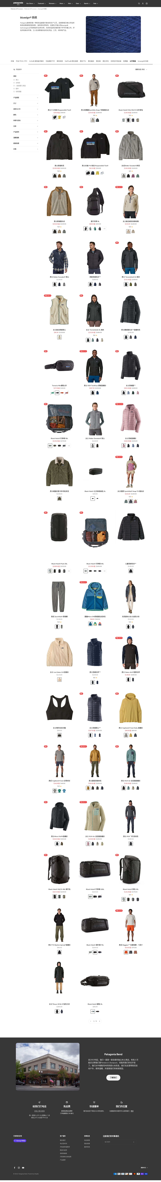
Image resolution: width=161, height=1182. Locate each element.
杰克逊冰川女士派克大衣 (130, 617)
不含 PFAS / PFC (21, 61)
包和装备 (18, 92)
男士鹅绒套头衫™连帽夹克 (130, 330)
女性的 (18, 83)
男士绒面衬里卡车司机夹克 (59, 491)
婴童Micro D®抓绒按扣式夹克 (95, 617)
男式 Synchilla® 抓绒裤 (59, 617)
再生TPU (83, 61)
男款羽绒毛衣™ (95, 277)
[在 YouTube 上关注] (23, 1168)
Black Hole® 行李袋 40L (95, 564)
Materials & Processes (17, 9)
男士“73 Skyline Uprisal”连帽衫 (59, 945)
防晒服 (125, 61)
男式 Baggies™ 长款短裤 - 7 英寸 (130, 945)
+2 (69, 446)
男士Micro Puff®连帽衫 (59, 836)
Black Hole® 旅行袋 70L (95, 945)
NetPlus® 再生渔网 (71, 61)
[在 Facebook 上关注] (14, 1168)
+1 (104, 229)
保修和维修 (63, 1153)
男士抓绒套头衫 (59, 221)
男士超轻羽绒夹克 (95, 781)
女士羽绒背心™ (95, 728)
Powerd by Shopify (33, 1174)
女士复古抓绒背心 (59, 330)
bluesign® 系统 (143, 61)
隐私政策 (87, 1144)
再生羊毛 (106, 61)
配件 (17, 89)
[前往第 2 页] (99, 1021)
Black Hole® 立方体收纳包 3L (95, 491)
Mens (61, 3)
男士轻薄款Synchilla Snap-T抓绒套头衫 (95, 110)
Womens (52, 3)
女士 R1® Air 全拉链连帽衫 (95, 836)
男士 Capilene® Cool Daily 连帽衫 (131, 728)
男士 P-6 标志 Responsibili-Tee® (59, 110)
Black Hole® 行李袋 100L (95, 889)
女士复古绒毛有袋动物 (131, 221)
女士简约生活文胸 (59, 728)
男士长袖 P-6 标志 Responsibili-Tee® (95, 166)
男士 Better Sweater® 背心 (59, 277)
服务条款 (87, 1147)
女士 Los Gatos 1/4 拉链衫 (59, 672)
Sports (86, 3)
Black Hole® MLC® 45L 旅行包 (59, 889)
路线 (132, 1111)
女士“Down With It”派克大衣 (59, 1004)
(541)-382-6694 (39, 1111)
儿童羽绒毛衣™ (130, 564)
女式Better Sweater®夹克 (131, 166)
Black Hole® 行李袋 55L (59, 438)
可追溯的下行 (50, 61)
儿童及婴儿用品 (21, 86)
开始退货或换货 (65, 1147)
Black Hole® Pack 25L (59, 564)
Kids (69, 3)
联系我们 (63, 1140)
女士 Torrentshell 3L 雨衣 (95, 330)
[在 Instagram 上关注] (19, 1168)
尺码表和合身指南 (65, 1157)
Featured (41, 3)
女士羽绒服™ (131, 386)
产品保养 (63, 1160)
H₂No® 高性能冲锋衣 (36, 61)
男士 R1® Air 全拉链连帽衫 (130, 781)
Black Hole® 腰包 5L (95, 1004)
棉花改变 (60, 61)
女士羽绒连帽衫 (130, 438)
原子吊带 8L (95, 221)
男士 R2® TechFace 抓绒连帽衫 (95, 386)
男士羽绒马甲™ (95, 672)
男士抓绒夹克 (59, 166)
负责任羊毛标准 (116, 61)
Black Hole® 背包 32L (131, 889)
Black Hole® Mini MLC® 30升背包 (131, 110)
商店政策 (87, 1140)
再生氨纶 (91, 61)
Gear (77, 3)
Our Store (29, 3)
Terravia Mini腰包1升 (59, 386)
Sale (94, 3)
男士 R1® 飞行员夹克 (130, 836)
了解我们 (113, 1077)
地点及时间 (63, 1144)
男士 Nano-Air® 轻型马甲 (131, 672)
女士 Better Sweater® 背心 (95, 438)
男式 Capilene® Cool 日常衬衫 (59, 781)
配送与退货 (63, 1150)
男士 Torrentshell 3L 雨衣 (131, 277)
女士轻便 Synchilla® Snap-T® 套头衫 (131, 491)
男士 (17, 80)
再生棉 (98, 61)
